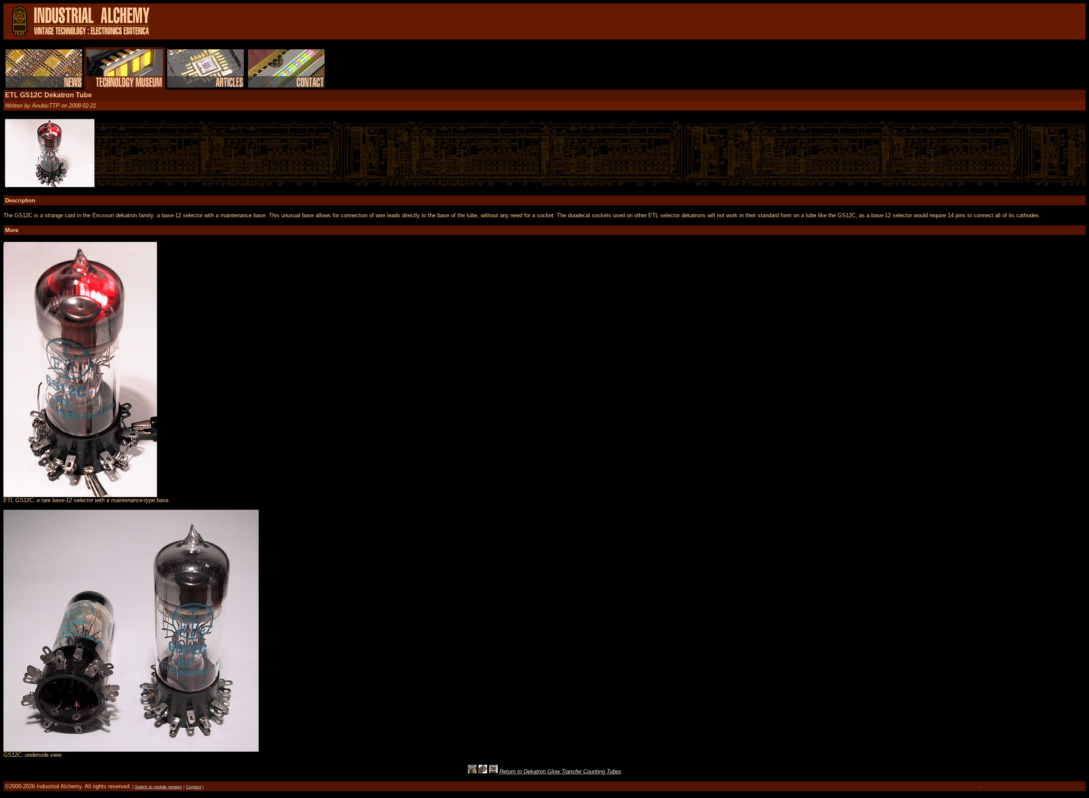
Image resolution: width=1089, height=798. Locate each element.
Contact (193, 786)
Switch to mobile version (158, 786)
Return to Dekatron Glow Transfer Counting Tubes (560, 771)
